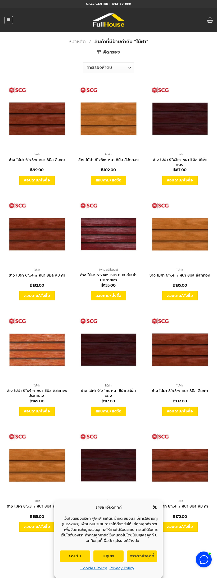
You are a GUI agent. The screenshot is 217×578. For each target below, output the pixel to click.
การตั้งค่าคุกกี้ (142, 556)
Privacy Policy (122, 568)
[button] (154, 507)
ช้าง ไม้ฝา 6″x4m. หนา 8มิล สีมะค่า (37, 275)
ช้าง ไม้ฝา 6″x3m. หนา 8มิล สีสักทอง (108, 159)
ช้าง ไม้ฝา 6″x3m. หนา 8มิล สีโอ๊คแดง (180, 162)
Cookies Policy (93, 568)
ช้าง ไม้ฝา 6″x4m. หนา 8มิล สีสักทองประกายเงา (37, 393)
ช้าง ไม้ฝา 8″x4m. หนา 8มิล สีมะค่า (180, 506)
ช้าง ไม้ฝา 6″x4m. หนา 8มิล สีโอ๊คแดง (108, 393)
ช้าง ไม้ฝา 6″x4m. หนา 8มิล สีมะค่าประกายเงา (108, 277)
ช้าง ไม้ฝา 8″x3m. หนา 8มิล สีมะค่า (180, 390)
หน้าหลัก (77, 41)
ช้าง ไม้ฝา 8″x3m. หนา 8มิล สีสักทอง (37, 506)
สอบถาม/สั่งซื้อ (37, 180)
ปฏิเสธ (108, 556)
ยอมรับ (75, 556)
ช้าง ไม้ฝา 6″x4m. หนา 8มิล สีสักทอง (180, 275)
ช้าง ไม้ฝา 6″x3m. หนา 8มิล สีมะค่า (37, 159)
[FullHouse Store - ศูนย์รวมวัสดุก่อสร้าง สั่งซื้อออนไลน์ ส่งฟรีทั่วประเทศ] (108, 20)
